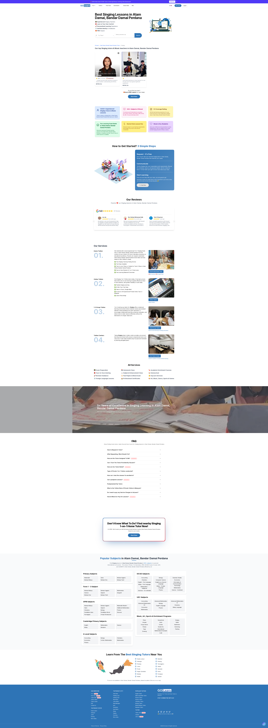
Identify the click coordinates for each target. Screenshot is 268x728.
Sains (102, 577)
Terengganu (161, 664)
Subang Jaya (116, 697)
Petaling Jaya (116, 695)
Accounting (87, 638)
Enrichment (116, 5)
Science (86, 592)
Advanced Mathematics (161, 601)
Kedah (138, 676)
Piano (144, 620)
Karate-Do (161, 627)
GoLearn (97, 45)
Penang (139, 664)
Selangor (139, 661)
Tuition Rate (126, 5)
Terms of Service (95, 725)
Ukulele (144, 622)
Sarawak (160, 669)
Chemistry (87, 610)
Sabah (159, 666)
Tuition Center (94, 701)
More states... (94, 718)
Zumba (161, 624)
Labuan (160, 676)
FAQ (133, 5)
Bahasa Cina (104, 580)
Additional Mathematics (123, 608)
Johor (138, 666)
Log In (184, 5)
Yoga (144, 629)
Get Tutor (178, 5)
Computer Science (161, 580)
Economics (87, 640)
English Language (160, 605)
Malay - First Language (144, 584)
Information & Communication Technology (177, 583)
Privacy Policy (103, 725)
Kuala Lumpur (141, 659)
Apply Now (172, 1)
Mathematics (120, 590)
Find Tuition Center (155, 356)
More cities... (116, 717)
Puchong (115, 715)
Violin (160, 622)
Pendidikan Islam (88, 612)
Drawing (144, 631)
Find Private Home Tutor (156, 271)
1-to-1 (93, 5)
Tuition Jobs (140, 712)
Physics (119, 610)
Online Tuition (153, 299)
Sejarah (103, 592)
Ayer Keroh (115, 709)
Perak (138, 669)
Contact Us (93, 705)
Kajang (114, 713)
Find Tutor (108, 5)
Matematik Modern (122, 605)
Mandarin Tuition (139, 707)
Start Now (134, 96)
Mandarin (103, 627)
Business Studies (177, 577)
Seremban (115, 707)
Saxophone (161, 620)
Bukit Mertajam (116, 703)
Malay (86, 627)
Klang (114, 711)
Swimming (177, 627)
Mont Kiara (115, 699)
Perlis (159, 671)
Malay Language (177, 607)
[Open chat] (264, 724)
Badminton (177, 624)
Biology (103, 610)
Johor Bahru (116, 701)
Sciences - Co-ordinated (144, 590)
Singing (177, 620)
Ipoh (114, 705)
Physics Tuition (138, 697)
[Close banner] (177, 2)
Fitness (144, 627)
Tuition (100, 5)
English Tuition (138, 693)
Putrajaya (160, 674)
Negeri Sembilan (141, 671)
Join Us (139, 716)
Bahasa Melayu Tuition (140, 705)
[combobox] (171, 5)
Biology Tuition (138, 703)
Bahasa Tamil (120, 580)
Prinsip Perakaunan (106, 614)
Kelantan (160, 659)
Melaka (139, 674)
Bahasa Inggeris (121, 577)
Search (138, 35)
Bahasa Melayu (88, 580)
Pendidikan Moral (105, 612)
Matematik (87, 577)
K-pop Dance (144, 624)
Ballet (177, 622)
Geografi (119, 592)
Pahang (160, 661)
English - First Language (144, 582)
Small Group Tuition (155, 328)
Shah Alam (115, 693)
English (86, 625)
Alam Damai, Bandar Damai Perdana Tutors (110, 45)
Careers (137, 714)
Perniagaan (87, 614)
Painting (177, 629)
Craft (160, 633)
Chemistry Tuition (139, 701)
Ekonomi (119, 612)
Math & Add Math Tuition (141, 695)
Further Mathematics (106, 640)
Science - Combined (177, 590)
